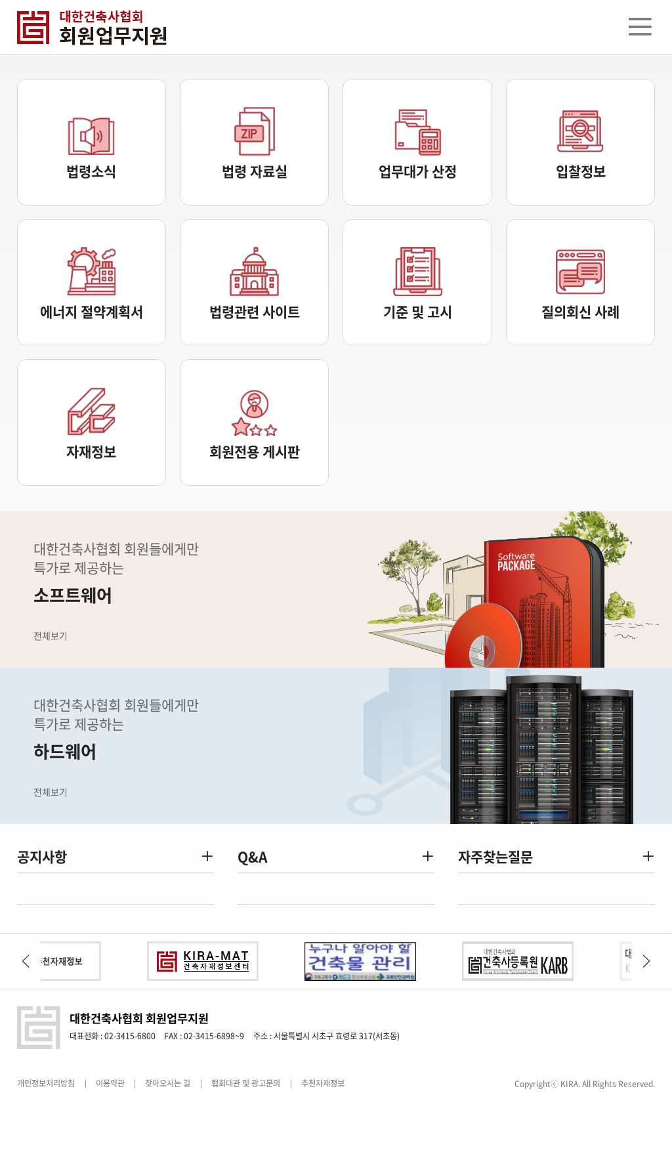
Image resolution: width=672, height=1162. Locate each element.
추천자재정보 (323, 1083)
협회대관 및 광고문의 (245, 1083)
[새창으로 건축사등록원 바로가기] (496, 961)
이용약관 (110, 1083)
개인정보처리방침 (46, 1083)
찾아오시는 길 (167, 1083)
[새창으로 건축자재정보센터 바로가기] (181, 961)
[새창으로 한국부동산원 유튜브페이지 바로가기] (338, 961)
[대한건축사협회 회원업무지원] (107, 27)
